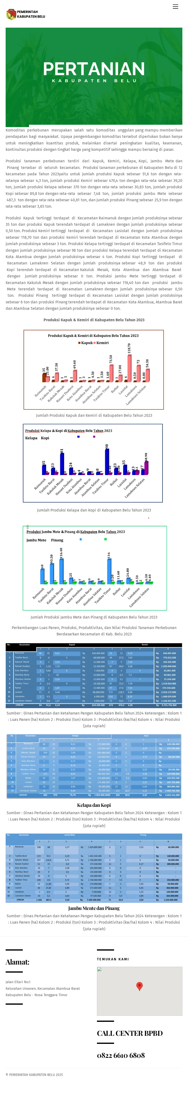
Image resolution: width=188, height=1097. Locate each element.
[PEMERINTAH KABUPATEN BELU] (26, 13)
